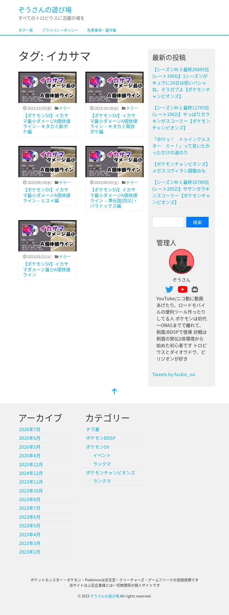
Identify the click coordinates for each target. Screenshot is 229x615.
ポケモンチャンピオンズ (110, 472)
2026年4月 (29, 455)
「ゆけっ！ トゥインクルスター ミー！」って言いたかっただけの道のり (181, 146)
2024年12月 (31, 473)
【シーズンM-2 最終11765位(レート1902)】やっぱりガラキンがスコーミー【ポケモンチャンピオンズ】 (181, 117)
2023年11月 (31, 481)
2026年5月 (29, 446)
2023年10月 (31, 490)
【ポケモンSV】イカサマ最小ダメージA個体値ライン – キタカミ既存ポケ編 (113, 123)
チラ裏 (64, 108)
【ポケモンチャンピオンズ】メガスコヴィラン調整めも (181, 167)
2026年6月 (29, 437)
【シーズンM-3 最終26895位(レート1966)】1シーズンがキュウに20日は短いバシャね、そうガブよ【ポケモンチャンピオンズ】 (181, 82)
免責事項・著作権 (101, 30)
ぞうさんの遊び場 (45, 9)
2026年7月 (29, 429)
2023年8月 (29, 499)
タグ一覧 (25, 30)
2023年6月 (29, 516)
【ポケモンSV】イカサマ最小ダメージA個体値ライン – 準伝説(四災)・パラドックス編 (114, 197)
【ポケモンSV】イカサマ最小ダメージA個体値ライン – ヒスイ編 (46, 194)
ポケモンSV (97, 446)
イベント (102, 455)
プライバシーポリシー (60, 30)
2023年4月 (29, 534)
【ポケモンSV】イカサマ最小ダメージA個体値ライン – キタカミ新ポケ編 (46, 123)
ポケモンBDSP (101, 437)
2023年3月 (29, 543)
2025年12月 (31, 464)
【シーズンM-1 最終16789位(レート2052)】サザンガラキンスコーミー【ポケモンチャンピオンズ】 (181, 192)
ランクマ (102, 463)
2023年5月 (29, 525)
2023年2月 (29, 551)
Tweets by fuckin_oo (173, 374)
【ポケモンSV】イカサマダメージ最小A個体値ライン (46, 269)
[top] (114, 391)
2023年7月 (29, 508)
